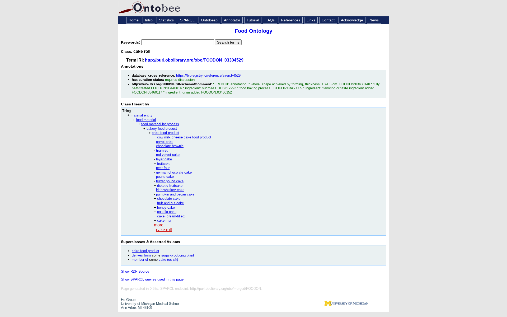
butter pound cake (170, 181)
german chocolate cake (174, 172)
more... (160, 225)
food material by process (160, 124)
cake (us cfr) (168, 260)
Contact (328, 20)
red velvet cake (168, 155)
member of (140, 260)
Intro (149, 20)
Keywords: (131, 42)
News (374, 20)
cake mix (164, 220)
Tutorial (253, 20)
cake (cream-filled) (171, 216)
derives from (141, 255)
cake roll (164, 229)
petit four (163, 168)
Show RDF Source (135, 271)
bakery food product (162, 128)
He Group (128, 300)
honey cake (166, 207)
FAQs (270, 20)
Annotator (232, 20)
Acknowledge (352, 20)
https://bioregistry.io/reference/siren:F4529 (208, 75)
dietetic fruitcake (169, 186)
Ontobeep (209, 20)
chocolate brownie (170, 146)
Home (134, 20)
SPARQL (187, 20)
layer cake (164, 159)
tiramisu (162, 150)
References (290, 20)
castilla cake (166, 212)
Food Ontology (253, 31)
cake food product (165, 133)
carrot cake (164, 142)
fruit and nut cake (170, 203)
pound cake (165, 177)
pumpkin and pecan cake (175, 194)
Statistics (166, 20)
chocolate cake (168, 199)
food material (146, 120)
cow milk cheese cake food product (184, 137)
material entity (141, 115)
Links (311, 20)
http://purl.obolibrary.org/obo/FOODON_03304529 (194, 60)
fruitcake (163, 164)
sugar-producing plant (177, 255)
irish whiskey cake (170, 190)
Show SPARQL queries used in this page (152, 279)
